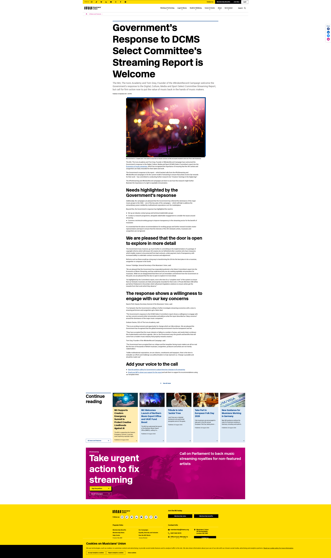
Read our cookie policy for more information (278, 548)
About (220, 8)
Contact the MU (117, 538)
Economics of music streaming (136, 166)
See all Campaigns (97, 494)
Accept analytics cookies (96, 553)
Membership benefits (206, 516)
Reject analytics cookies (116, 553)
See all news (167, 383)
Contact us (210, 2)
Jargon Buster (143, 538)
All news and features (94, 440)
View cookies (132, 553)
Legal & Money (182, 8)
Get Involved (228, 8)
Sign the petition (97, 488)
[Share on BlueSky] (328, 35)
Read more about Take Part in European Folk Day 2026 (205, 417)
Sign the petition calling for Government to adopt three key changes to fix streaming (156, 369)
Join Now (236, 2)
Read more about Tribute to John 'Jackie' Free (178, 417)
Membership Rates (118, 532)
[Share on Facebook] (328, 28)
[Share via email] (328, 39)
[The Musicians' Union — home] (92, 8)
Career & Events (210, 8)
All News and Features (95, 14)
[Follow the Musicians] (91, 2)
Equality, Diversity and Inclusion (148, 532)
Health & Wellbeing (196, 8)
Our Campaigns (143, 530)
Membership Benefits (223, 2)
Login (244, 2)
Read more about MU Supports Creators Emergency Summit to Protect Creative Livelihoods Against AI (125, 417)
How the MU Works (145, 535)
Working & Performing (167, 8)
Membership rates (180, 516)
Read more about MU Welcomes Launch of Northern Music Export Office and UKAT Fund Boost (152, 417)
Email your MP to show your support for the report (145, 372)
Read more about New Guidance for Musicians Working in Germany (232, 417)
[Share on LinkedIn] (328, 32)
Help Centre (116, 535)
